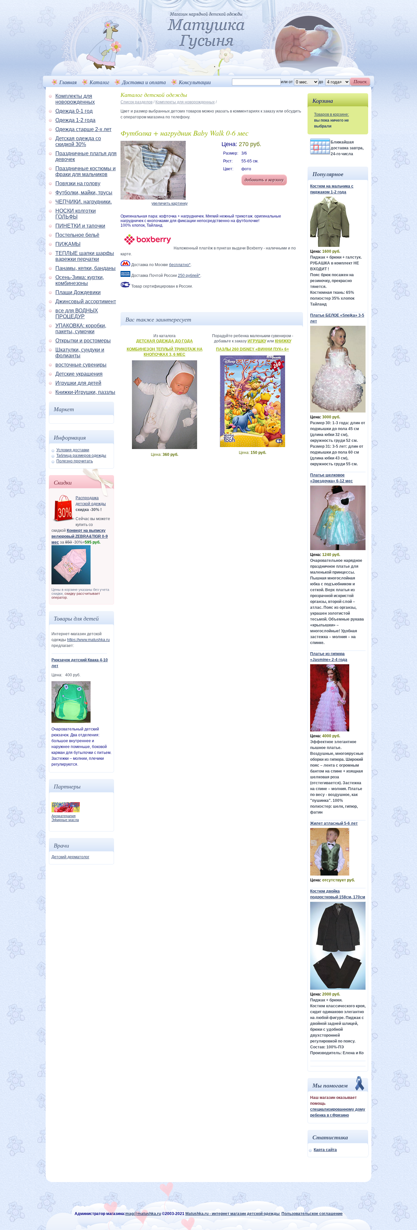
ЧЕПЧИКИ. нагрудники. (83, 201)
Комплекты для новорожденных (75, 99)
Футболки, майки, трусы (83, 192)
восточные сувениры (81, 365)
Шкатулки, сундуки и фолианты (79, 352)
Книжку (283, 341)
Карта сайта (325, 1150)
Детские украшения (79, 374)
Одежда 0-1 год (74, 111)
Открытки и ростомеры (83, 340)
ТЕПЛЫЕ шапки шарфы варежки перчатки (84, 256)
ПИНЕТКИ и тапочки (80, 226)
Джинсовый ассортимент (85, 301)
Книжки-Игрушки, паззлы (85, 392)
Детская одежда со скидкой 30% (78, 141)
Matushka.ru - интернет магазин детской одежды (232, 1213)
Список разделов (136, 102)
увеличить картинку (169, 203)
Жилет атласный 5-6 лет (334, 823)
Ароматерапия (63, 816)
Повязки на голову (77, 183)
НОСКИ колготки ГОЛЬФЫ (75, 213)
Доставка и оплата (144, 82)
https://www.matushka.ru (88, 640)
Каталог (99, 82)
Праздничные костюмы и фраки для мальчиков (85, 171)
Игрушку (257, 341)
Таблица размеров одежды (81, 455)
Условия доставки (72, 450)
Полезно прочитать (74, 461)
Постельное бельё (77, 235)
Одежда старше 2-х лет (83, 129)
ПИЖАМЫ (67, 244)
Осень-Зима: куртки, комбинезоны (79, 280)
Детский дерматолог (70, 857)
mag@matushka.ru (143, 1213)
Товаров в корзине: (331, 114)
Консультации (195, 82)
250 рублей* (189, 275)
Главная (68, 82)
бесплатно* (180, 264)
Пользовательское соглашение (312, 1213)
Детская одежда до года (164, 341)
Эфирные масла (65, 820)
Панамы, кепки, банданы (85, 268)
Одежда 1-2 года (75, 120)
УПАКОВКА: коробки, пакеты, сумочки (80, 328)
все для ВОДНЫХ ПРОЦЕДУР (76, 313)
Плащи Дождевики (78, 292)
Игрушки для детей (78, 383)
